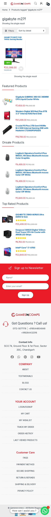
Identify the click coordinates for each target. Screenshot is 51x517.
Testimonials (25, 376)
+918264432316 (29, 332)
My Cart (25, 413)
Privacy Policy (25, 491)
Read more (21, 68)
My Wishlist (25, 420)
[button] (45, 510)
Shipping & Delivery (25, 484)
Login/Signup (25, 407)
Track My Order (25, 427)
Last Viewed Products (25, 440)
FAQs (25, 458)
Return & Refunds (25, 477)
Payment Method (25, 464)
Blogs (25, 383)
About (25, 369)
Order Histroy (25, 433)
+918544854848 (37, 328)
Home (4, 10)
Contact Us (25, 389)
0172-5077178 (19, 328)
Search (35, 3)
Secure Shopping (25, 471)
